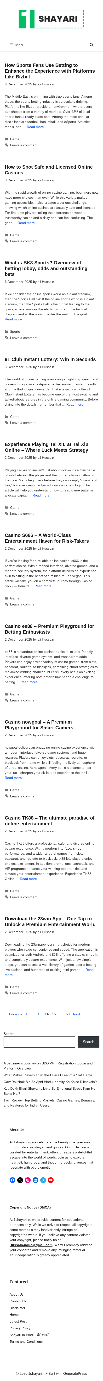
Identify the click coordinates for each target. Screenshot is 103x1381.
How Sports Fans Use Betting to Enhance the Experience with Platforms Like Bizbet (50, 71)
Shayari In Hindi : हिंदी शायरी (29, 1335)
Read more (35, 127)
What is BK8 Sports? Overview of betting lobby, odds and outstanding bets (46, 268)
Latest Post (18, 1321)
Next (78, 1014)
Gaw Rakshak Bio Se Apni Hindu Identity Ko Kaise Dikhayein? (50, 1082)
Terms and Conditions (26, 1341)
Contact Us (18, 1301)
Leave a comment (23, 145)
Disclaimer (17, 1308)
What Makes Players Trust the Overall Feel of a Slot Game (48, 1075)
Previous (13, 1014)
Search (9, 1034)
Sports (15, 331)
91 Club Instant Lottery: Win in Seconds (50, 359)
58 (68, 1014)
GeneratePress (75, 1373)
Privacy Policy (20, 1328)
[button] (91, 44)
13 (40, 1014)
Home (14, 1315)
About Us (16, 1294)
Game (14, 139)
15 (54, 1014)
